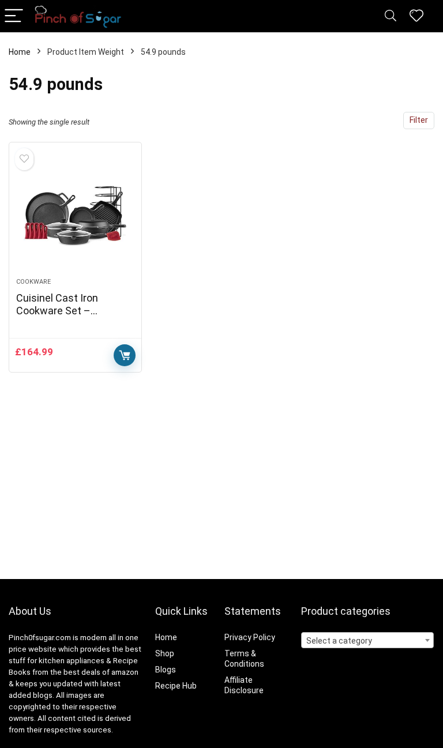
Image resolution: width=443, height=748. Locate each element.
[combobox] (367, 640)
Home (20, 52)
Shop (164, 653)
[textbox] (368, 641)
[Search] (390, 16)
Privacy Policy (249, 637)
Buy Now (125, 355)
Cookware (33, 281)
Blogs (165, 669)
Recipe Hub (176, 685)
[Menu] (14, 16)
